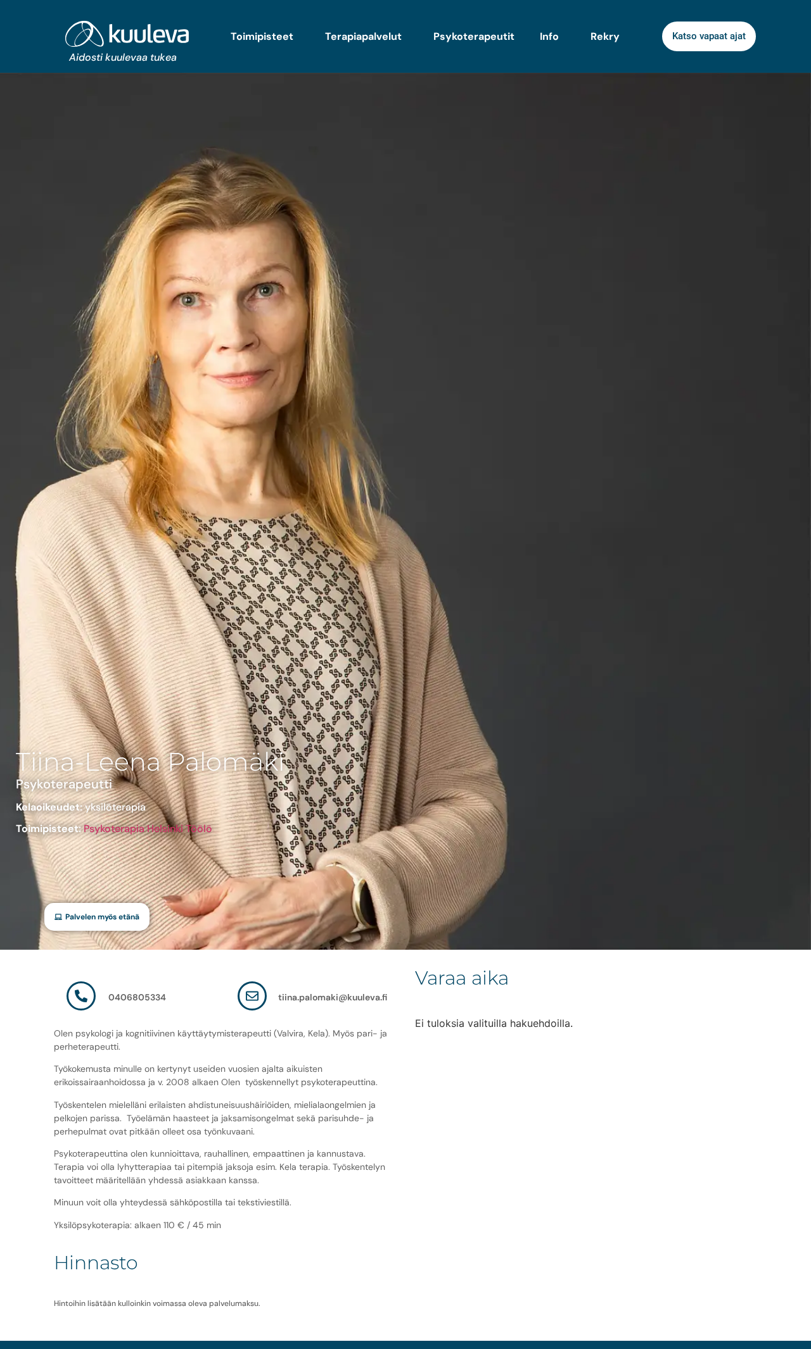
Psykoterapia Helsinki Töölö (148, 828)
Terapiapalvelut (363, 36)
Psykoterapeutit (473, 36)
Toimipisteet (262, 36)
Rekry (605, 36)
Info (549, 36)
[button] (97, 917)
